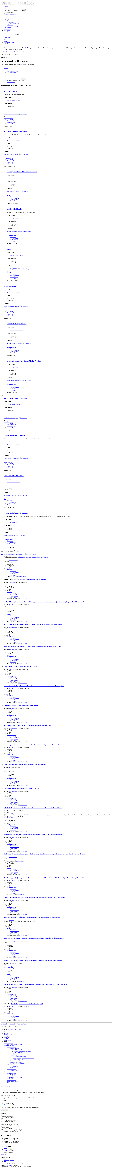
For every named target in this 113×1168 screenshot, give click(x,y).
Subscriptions (7, 1036)
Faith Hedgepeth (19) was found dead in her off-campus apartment (25, 764)
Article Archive (7, 27)
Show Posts (21, 80)
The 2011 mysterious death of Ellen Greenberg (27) (27, 1004)
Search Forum (6, 75)
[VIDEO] (6, 1150)
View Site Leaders (14, 26)
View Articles (10, 123)
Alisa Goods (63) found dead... (11, 114)
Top (20, 1029)
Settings (6, 1033)
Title (2, 554)
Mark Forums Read (14, 23)
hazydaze (11, 810)
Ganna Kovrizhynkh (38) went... (15, 343)
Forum (5, 18)
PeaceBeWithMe (13, 857)
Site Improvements (14, 1070)
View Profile (10, 119)
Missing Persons (10, 286)
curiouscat (11, 920)
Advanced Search (8, 37)
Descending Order (10, 1104)
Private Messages (8, 1034)
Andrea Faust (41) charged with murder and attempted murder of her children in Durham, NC (34, 686)
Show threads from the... (7, 1090)
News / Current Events (12, 1081)
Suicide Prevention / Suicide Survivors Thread (33, 557)
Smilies (5, 1148)
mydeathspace (12, 582)
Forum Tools (6, 68)
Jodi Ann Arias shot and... (10, 535)
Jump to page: (7, 54)
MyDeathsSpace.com (9, 1160)
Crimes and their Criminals (15, 436)
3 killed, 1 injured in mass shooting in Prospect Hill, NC (21, 788)
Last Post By (22, 554)
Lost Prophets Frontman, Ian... (11, 418)
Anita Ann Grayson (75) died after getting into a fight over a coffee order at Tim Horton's (32, 917)
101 (14, 51)
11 (11, 51)
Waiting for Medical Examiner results (22, 172)
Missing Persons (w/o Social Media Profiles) (24, 361)
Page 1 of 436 (4, 51)
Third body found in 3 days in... (11, 154)
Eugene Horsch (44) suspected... (11, 458)
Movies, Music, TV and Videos (14, 1077)
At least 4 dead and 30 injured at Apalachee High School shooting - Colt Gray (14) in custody (33, 624)
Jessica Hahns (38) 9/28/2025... (14, 191)
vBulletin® (9, 1165)
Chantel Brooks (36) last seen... (14, 380)
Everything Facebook (12, 1076)
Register (6, 6)
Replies (13, 554)
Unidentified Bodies (14, 209)
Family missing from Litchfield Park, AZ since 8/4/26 (20, 666)
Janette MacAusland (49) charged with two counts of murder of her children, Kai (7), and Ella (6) (34, 897)
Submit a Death (7, 29)
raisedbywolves (12, 669)
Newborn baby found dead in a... (15, 231)
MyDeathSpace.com (9, 42)
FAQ (8, 19)
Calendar (9, 20)
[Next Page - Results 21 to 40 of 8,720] (18, 51)
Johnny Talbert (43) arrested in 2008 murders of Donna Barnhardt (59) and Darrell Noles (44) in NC (35, 984)
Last (22, 51)
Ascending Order (9, 1103)
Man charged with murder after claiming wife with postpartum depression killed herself (31, 745)
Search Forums (7, 1038)
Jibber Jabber (13, 1074)
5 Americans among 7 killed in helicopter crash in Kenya (21, 705)
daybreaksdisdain (13, 560)
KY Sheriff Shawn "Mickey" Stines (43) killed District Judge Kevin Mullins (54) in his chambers (34, 938)
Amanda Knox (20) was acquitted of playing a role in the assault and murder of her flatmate (33, 960)
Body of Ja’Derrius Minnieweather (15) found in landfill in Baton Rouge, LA (28, 725)
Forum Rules (4, 1154)
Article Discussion (11, 1047)
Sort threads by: (4, 1095)
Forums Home (7, 1040)
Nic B (10, 767)
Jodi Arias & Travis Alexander (16, 513)
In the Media (13, 1067)
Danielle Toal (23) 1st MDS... (11, 495)
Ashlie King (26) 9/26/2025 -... (14, 268)
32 (11, 562)
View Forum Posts (11, 120)
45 (11, 966)
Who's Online (7, 1037)
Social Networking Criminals (15, 398)
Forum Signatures (14, 1066)
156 (12, 813)
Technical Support (11, 1069)
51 (12, 51)
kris (10, 963)
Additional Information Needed (16, 132)
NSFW (8, 1082)
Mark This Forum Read (12, 71)
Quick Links (10, 25)
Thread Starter (7, 554)
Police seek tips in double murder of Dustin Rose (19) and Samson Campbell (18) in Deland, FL (34, 646)
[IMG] (5, 1149)
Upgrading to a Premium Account (15, 1044)
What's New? (7, 30)
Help (5, 8)
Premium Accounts (8, 1043)
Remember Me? (9, 12)
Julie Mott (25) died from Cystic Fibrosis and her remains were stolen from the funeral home (33, 808)
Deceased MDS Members (14, 476)
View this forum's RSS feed (13, 100)
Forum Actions (10, 22)
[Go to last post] (22, 576)
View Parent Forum (11, 72)
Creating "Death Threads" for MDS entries (32, 579)
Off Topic (6, 1071)
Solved (9, 249)
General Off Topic (11, 1073)
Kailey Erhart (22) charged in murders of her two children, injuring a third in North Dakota (33, 834)
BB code (6, 1146)
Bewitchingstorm (13, 604)
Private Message (11, 122)
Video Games (10, 1078)
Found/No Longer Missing (17, 324)
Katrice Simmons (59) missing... (11, 306)
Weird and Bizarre (11, 1080)
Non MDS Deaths (10, 91)
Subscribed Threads (8, 31)
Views (17, 554)
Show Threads (12, 80)
